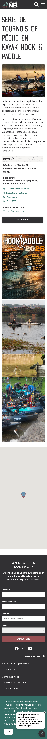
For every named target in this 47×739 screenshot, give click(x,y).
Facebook (12, 197)
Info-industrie (9, 669)
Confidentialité (10, 688)
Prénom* (6, 589)
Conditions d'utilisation (14, 682)
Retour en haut (33, 656)
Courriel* (6, 613)
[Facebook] (17, 648)
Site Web (22, 219)
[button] (23, 495)
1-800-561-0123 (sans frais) (15, 663)
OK (8, 731)
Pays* (4, 625)
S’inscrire (23, 638)
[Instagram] (24, 648)
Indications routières (16, 193)
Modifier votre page (15, 211)
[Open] (43, 4)
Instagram (12, 201)
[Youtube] (30, 648)
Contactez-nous (10, 677)
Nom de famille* (9, 601)
